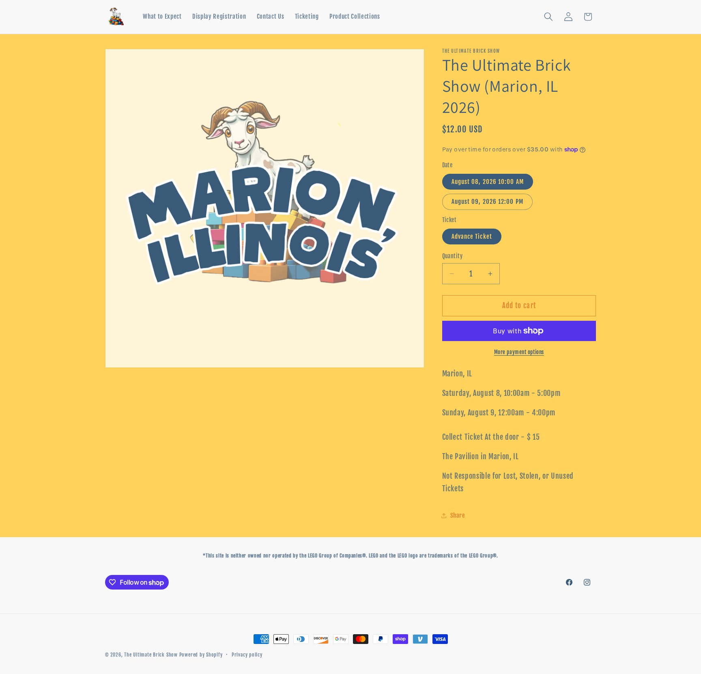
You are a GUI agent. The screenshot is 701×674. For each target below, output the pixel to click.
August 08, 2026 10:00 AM (488, 181)
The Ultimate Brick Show (151, 655)
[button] (548, 16)
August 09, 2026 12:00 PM (487, 201)
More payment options (519, 352)
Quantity (452, 256)
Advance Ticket (472, 236)
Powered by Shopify (201, 655)
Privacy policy (247, 655)
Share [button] (457, 515)
